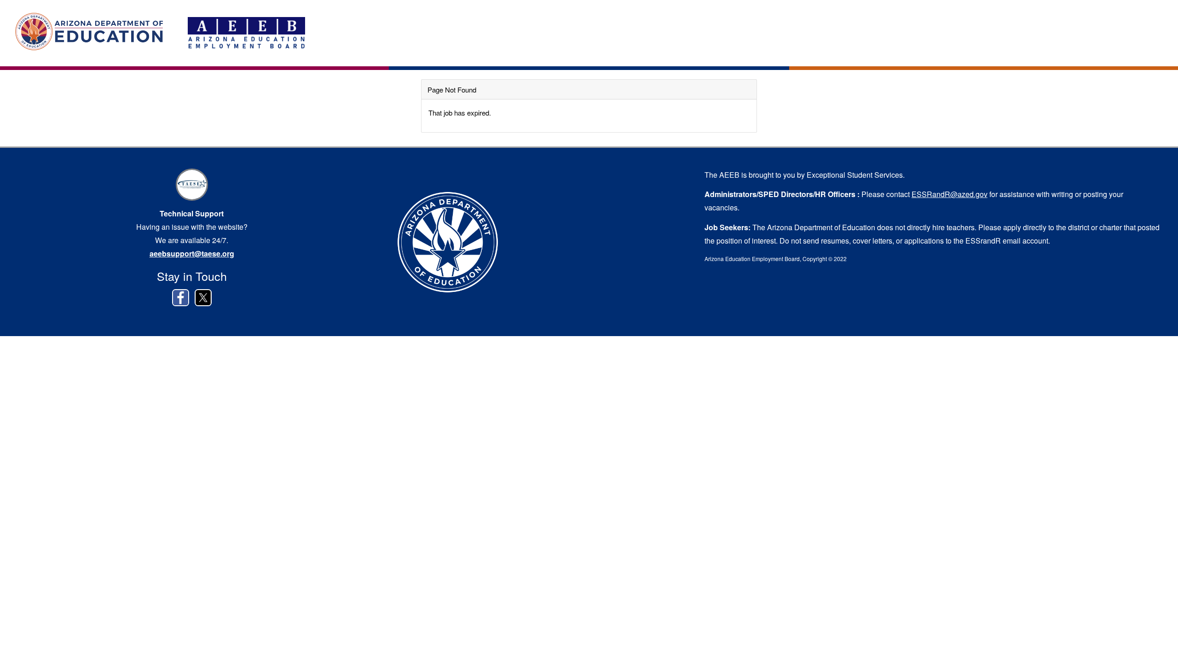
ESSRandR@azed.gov (949, 194)
